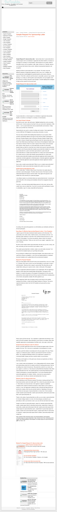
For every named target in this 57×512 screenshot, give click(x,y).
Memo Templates (7, 54)
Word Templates (6, 68)
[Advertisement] (27, 19)
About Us (18, 507)
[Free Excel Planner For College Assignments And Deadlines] (6, 77)
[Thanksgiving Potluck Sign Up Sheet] (20, 453)
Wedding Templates (7, 66)
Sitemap (32, 507)
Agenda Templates (7, 34)
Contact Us (23, 507)
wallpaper (5, 64)
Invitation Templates (7, 49)
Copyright (28, 507)
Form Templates (6, 47)
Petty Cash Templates (8, 57)
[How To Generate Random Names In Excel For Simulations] (6, 101)
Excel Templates (7, 45)
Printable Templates (7, 59)
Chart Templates (6, 42)
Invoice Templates (7, 51)
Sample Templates (24, 32)
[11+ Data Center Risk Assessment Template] (20, 464)
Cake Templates (6, 40)
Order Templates (7, 56)
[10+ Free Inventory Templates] (20, 459)
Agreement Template (7, 35)
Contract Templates (7, 44)
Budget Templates (7, 39)
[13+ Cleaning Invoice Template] (24, 489)
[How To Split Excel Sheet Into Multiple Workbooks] (6, 112)
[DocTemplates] (12, 5)
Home (17, 32)
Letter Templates (7, 52)
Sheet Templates (7, 63)
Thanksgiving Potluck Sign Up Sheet (31, 450)
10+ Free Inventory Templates (30, 455)
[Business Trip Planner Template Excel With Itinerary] (6, 89)
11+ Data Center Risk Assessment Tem (32, 461)
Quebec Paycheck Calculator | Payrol (33, 444)
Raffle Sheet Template (32, 493)
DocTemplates (32, 509)
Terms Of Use (37, 507)
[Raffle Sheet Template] (23, 494)
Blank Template (6, 37)
